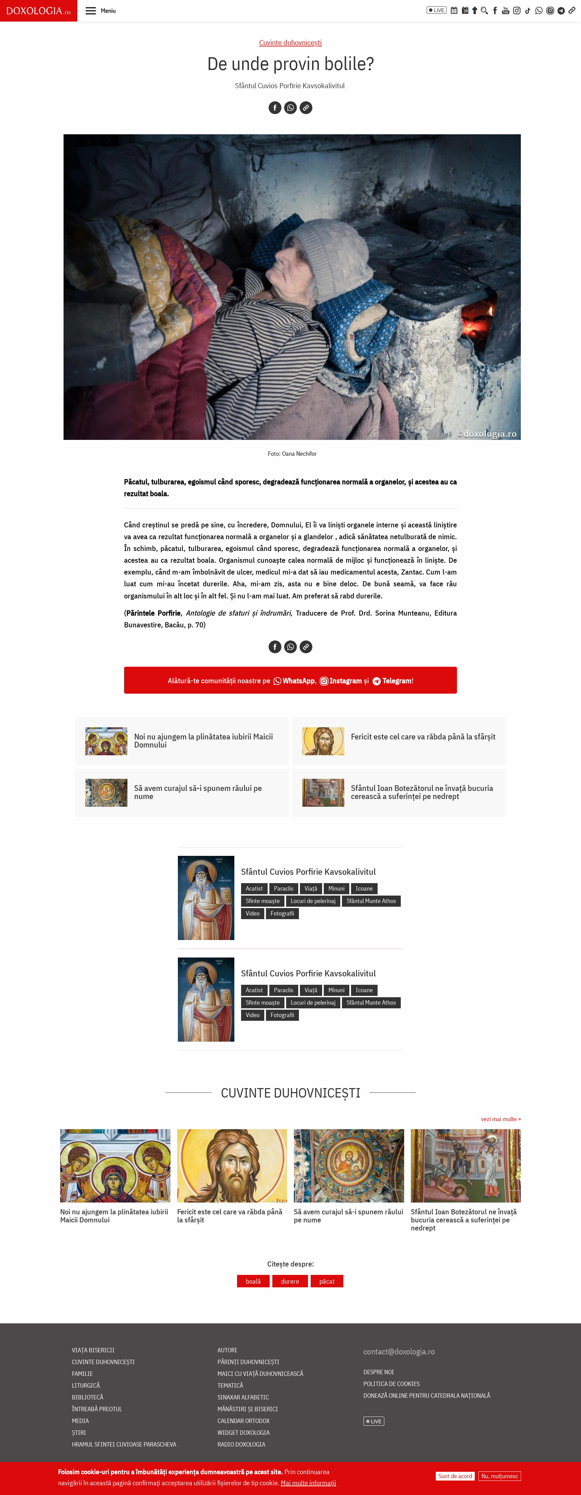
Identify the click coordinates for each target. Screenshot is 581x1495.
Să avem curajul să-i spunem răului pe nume (198, 792)
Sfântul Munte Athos (371, 901)
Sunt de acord (455, 1476)
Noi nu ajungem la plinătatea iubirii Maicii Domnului (203, 740)
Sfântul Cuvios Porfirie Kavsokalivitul (290, 85)
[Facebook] (495, 9)
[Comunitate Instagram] (550, 9)
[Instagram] (516, 9)
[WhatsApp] (539, 9)
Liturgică (86, 1385)
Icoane (364, 888)
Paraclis (284, 888)
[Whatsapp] (290, 107)
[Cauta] (484, 9)
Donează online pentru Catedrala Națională (426, 1395)
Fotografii (282, 913)
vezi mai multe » (501, 1119)
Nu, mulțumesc (499, 1476)
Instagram (346, 680)
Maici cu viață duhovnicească (260, 1374)
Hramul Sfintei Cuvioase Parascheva (124, 1444)
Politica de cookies (391, 1384)
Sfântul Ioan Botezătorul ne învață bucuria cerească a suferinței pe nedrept (422, 792)
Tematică (230, 1385)
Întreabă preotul (97, 1409)
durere (290, 1281)
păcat (327, 1281)
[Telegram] (561, 9)
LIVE (439, 10)
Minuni (336, 888)
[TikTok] (528, 9)
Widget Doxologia (244, 1432)
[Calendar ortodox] (454, 9)
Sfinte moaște (263, 901)
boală (253, 1281)
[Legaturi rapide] (572, 9)
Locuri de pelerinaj (313, 901)
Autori (227, 1350)
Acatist (254, 888)
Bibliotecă (87, 1397)
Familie (82, 1374)
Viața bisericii (93, 1350)
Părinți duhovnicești (248, 1362)
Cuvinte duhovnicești (290, 42)
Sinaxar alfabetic (243, 1397)
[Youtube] (505, 9)
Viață (311, 888)
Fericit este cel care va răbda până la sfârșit (423, 736)
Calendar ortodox (244, 1421)
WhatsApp (299, 680)
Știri (79, 1432)
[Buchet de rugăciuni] (474, 9)
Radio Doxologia (241, 1444)
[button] (101, 10)
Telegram (397, 680)
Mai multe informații (308, 1482)
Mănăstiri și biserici (248, 1409)
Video (253, 913)
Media (80, 1421)
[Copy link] (306, 107)
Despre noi (378, 1372)
